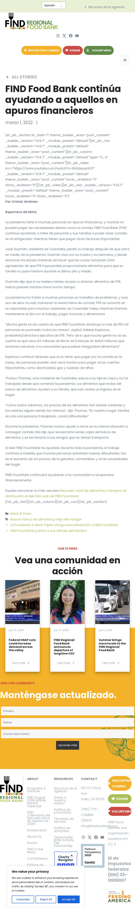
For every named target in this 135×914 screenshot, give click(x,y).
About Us (34, 836)
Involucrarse (36, 830)
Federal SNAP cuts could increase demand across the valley (22, 645)
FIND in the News (35, 850)
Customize (23, 899)
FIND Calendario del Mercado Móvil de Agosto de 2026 (38, 818)
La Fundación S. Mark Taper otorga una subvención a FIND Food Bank (64, 525)
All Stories (24, 77)
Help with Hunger (68, 519)
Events (32, 843)
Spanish (49, 5)
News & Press (20, 513)
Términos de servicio (64, 820)
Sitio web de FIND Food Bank (57, 496)
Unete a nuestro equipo (60, 800)
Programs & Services (36, 789)
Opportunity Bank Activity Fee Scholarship (64, 841)
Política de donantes (62, 829)
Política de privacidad (62, 811)
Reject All (46, 899)
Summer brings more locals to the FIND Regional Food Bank (112, 645)
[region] (45, 886)
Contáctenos (37, 858)
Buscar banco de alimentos (32, 519)
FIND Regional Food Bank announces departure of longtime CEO (64, 647)
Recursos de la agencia (65, 789)
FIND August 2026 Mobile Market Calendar (36, 801)
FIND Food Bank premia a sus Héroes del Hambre (48, 531)
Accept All (68, 899)
